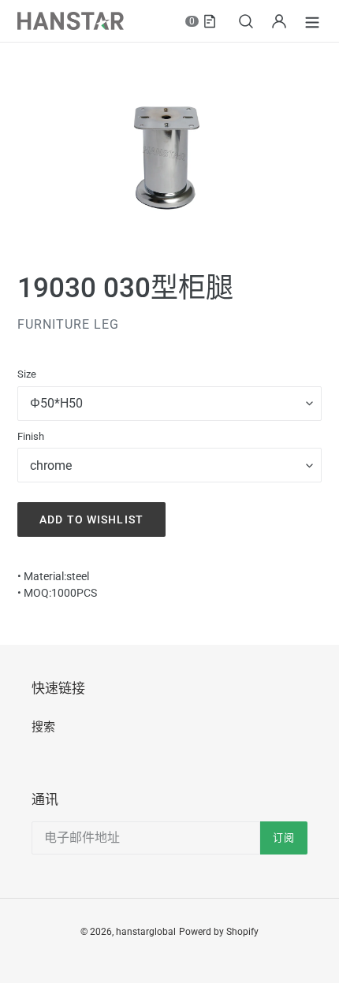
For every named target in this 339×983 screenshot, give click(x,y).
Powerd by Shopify (219, 931)
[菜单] (312, 21)
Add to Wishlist (91, 519)
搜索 (43, 727)
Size (26, 374)
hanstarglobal (146, 931)
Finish (30, 436)
